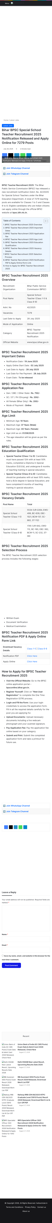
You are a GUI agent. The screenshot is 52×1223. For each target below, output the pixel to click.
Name (5, 934)
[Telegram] (25, 827)
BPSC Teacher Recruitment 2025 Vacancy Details (23, 249)
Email (5, 945)
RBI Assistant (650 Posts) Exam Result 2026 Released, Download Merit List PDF (32, 1079)
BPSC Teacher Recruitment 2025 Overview (23, 224)
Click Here (32, 656)
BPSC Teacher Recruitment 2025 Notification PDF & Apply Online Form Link (24, 261)
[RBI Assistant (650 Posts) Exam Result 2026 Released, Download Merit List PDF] (9, 1084)
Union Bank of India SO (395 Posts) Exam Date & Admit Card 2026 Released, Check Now (33, 1047)
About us (26, 1211)
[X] (11, 827)
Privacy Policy (30, 1207)
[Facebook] (6, 827)
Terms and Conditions (14, 1207)
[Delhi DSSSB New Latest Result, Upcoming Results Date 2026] (9, 1067)
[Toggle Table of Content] (44, 221)
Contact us (41, 1207)
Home (5, 120)
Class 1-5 (31, 648)
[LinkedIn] (16, 827)
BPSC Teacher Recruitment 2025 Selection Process (23, 255)
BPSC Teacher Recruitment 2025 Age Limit (23, 239)
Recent (26, 1036)
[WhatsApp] (20, 827)
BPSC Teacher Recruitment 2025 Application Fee (24, 235)
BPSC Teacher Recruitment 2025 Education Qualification (24, 243)
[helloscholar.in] (17, 3)
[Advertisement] (26, 34)
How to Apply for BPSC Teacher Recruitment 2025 (24, 267)
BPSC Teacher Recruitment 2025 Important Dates (24, 229)
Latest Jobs (14, 120)
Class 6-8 (42, 648)
